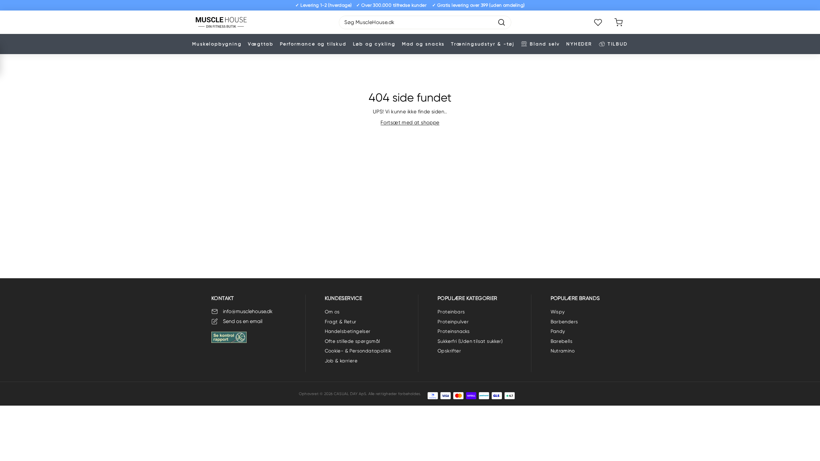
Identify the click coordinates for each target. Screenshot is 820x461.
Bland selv (545, 43)
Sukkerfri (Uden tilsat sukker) (470, 341)
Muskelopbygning (217, 43)
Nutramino (563, 351)
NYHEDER (579, 43)
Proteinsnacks (454, 331)
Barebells (562, 341)
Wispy (558, 312)
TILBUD (618, 43)
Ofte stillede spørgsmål (352, 341)
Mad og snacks (423, 43)
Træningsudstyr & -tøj (482, 43)
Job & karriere (341, 361)
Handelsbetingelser (348, 331)
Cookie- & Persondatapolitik (358, 351)
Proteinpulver (453, 322)
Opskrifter (449, 351)
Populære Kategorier (467, 298)
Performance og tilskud (313, 43)
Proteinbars (451, 312)
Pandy (558, 331)
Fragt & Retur (341, 322)
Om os (332, 312)
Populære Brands (575, 298)
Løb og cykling (374, 43)
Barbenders (564, 322)
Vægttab (261, 43)
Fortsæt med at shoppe (410, 122)
